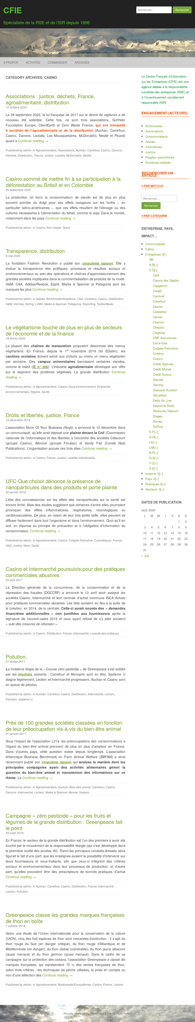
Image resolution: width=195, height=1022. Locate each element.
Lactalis (60, 155)
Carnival (158, 296)
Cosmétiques (102, 540)
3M (151, 259)
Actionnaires (153, 126)
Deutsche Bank (163, 405)
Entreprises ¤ (154, 254)
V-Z (151, 468)
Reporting (89, 304)
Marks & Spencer (55, 304)
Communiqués (155, 244)
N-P (151, 452)
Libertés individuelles (81, 458)
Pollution (11, 699)
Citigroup (159, 332)
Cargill (157, 291)
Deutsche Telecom (166, 411)
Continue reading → (33, 140)
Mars (27, 545)
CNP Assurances (165, 338)
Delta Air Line (162, 400)
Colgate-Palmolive (81, 540)
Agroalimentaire (46, 150)
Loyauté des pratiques (104, 633)
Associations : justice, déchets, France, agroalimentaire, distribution (50, 99)
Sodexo (84, 792)
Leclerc (109, 694)
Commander (57, 62)
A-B (151, 264)
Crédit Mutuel (162, 369)
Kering (29, 304)
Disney (157, 421)
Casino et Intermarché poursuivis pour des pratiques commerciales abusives (65, 572)
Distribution (25, 155)
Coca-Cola (160, 343)
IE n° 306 (40, 366)
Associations (66, 150)
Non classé (54, 227)
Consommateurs (156, 136)
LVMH (39, 304)
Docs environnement (82, 386)
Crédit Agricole (163, 364)
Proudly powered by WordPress (83, 1013)
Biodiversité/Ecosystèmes (74, 984)
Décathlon (160, 395)
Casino (105, 150)
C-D (151, 270)
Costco (158, 358)
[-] (165, 254)
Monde (73, 792)
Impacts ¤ (152, 473)
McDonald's (74, 155)
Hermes (19, 304)
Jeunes (150, 141)
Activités (33, 62)
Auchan (81, 150)
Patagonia (74, 304)
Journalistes (153, 147)
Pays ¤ (150, 478)
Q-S (152, 458)
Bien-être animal (80, 787)
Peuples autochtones (159, 157)
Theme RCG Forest (119, 1013)
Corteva (158, 353)
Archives (82, 62)
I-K (151, 442)
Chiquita (158, 327)
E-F (151, 431)
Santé (45, 392)
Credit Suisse (162, 374)
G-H (152, 437)
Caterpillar (160, 311)
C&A (80, 299)
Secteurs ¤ (152, 489)
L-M (151, 447)
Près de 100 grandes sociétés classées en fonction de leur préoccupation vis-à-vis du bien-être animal (64, 725)
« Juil (145, 555)
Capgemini (160, 285)
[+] (156, 264)
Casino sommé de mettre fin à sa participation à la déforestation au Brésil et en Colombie (63, 181)
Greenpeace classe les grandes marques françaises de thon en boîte (65, 917)
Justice (49, 155)
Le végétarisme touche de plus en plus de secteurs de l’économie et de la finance (64, 330)
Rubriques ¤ (153, 484)
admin (27, 150)
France (38, 155)
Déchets (11, 155)
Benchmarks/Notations (61, 299)
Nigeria (35, 392)
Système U (26, 699)
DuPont (158, 426)
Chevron (158, 322)
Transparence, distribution (35, 250)
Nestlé (87, 155)
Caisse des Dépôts (166, 280)
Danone (117, 150)
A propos (10, 62)
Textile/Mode (105, 304)
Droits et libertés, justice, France (42, 415)
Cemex (158, 317)
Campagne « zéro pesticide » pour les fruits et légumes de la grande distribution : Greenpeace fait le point (64, 821)
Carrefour (93, 150)
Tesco (66, 227)
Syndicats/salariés (158, 162)
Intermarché (81, 633)
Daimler (158, 379)
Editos (149, 249)
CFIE (12, 10)
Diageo (157, 416)
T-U (151, 463)
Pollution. (16, 656)
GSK (9, 545)
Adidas (40, 299)
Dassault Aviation (165, 390)
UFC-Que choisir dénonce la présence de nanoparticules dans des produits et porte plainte (61, 484)
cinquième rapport (97, 263)
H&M (9, 304)
